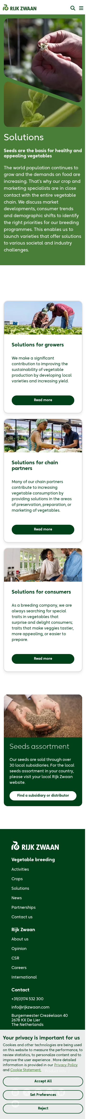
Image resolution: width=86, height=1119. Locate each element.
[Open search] (72, 7)
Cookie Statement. (25, 1070)
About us (19, 939)
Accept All (43, 1081)
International (24, 977)
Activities (20, 869)
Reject (43, 1108)
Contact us (21, 917)
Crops (17, 879)
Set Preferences (43, 1095)
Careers (19, 968)
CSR (15, 958)
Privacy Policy (66, 1065)
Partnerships (23, 907)
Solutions (20, 888)
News (16, 898)
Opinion (19, 949)
